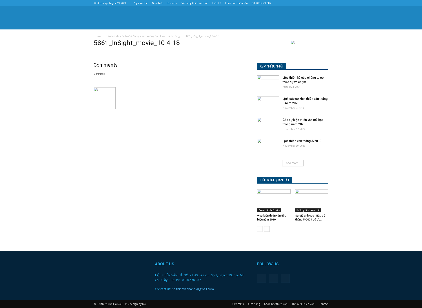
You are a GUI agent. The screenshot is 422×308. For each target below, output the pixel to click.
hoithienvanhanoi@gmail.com (193, 289)
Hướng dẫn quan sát (308, 210)
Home (97, 36)
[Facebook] (310, 3)
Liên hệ (216, 3)
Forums (171, 3)
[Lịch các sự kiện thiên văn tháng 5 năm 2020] (268, 104)
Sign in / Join (141, 3)
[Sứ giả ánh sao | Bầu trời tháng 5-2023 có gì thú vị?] (312, 200)
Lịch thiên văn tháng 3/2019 (302, 141)
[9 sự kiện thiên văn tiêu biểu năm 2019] (274, 200)
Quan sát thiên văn (269, 210)
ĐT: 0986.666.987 (261, 3)
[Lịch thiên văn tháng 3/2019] (268, 146)
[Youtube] (325, 3)
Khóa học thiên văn (236, 3)
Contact (323, 304)
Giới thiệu (157, 3)
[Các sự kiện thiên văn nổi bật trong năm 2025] (268, 125)
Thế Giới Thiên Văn (303, 304)
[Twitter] (318, 3)
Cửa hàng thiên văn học (194, 3)
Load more (291, 163)
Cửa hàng (254, 304)
